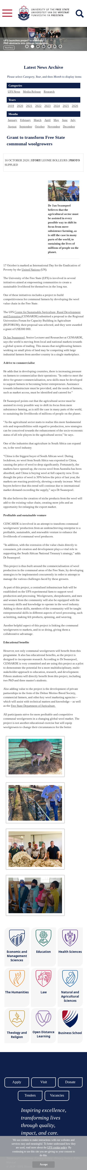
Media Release (32, 91)
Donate (70, 1082)
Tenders (30, 1095)
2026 (75, 105)
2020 (20, 105)
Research (49, 91)
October (40, 126)
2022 (38, 105)
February (25, 120)
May (56, 120)
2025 (66, 105)
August (12, 126)
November (54, 126)
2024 (57, 105)
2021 (29, 105)
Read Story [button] (9, 48)
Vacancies (57, 1095)
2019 (11, 105)
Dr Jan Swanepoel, (14, 337)
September (25, 126)
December (69, 126)
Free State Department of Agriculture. (33, 705)
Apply (16, 1082)
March (37, 120)
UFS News (14, 91)
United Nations (31, 269)
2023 (47, 105)
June (65, 120)
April (47, 120)
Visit (43, 1082)
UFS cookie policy (57, 1147)
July (73, 120)
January (12, 120)
